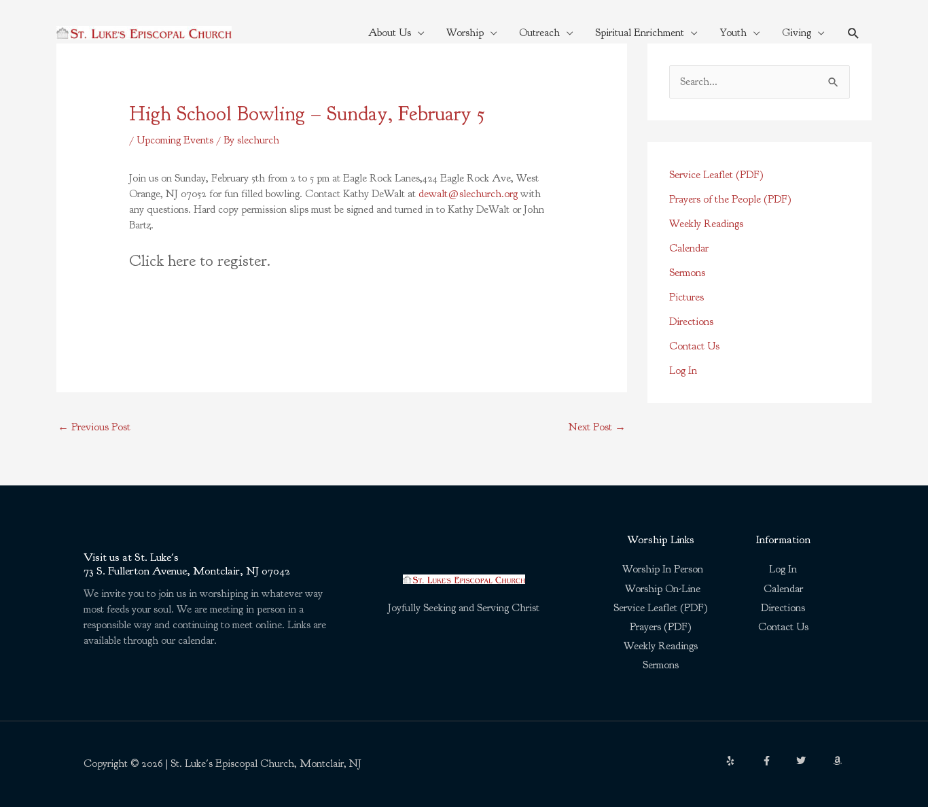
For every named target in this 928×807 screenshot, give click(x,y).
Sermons (687, 272)
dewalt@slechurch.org (468, 194)
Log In (683, 370)
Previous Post (94, 427)
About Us (389, 32)
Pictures (686, 297)
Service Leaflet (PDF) (716, 175)
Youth (733, 32)
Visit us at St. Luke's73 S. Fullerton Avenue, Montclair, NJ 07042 (187, 564)
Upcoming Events (175, 140)
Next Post (597, 427)
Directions (691, 321)
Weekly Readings (706, 223)
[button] (853, 33)
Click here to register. (199, 260)
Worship (465, 32)
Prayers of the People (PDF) (730, 199)
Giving (796, 32)
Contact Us (694, 346)
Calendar (689, 248)
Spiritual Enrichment (639, 32)
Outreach (539, 32)
